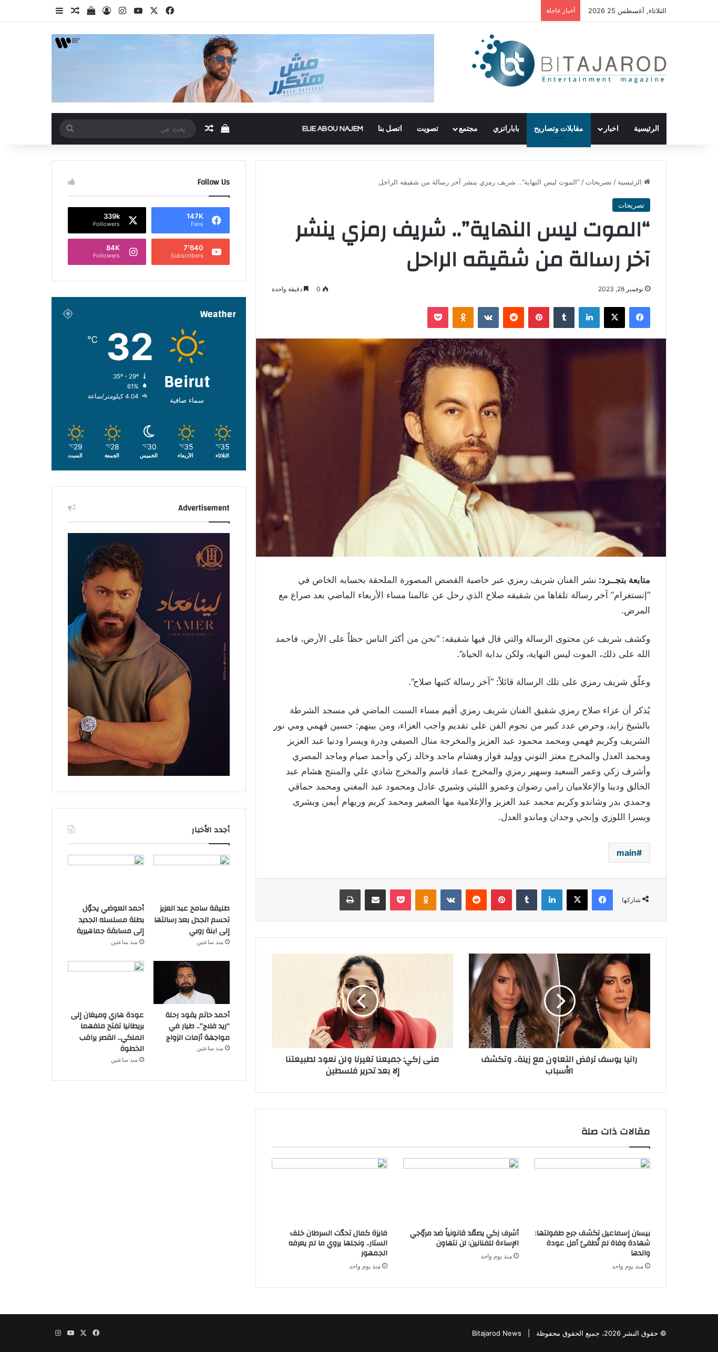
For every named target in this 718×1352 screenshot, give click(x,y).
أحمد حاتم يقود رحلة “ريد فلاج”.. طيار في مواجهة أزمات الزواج (198, 1026)
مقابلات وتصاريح (558, 128)
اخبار (611, 128)
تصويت (427, 128)
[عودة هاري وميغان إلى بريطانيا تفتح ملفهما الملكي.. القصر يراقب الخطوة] (106, 982)
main (627, 852)
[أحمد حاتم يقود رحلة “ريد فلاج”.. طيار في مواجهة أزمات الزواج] (191, 982)
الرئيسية (646, 128)
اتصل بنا (390, 128)
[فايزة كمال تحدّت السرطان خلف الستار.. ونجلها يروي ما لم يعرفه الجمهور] (329, 1190)
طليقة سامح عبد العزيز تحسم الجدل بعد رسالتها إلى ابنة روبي (192, 920)
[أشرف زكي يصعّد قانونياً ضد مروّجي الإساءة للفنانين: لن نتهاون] (461, 1190)
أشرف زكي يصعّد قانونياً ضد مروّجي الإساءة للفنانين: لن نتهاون (464, 1238)
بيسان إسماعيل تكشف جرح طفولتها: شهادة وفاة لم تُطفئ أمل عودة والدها (592, 1243)
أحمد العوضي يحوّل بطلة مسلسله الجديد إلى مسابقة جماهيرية (110, 920)
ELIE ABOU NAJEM (332, 128)
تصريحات (599, 182)
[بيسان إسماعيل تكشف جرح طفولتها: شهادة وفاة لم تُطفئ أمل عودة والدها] (592, 1190)
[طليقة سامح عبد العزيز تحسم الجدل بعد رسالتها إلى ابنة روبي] (191, 876)
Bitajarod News (496, 1333)
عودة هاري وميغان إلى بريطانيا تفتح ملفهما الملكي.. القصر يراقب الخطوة (107, 1032)
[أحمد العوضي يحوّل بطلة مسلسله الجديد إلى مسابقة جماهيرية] (106, 876)
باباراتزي (506, 128)
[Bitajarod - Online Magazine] (569, 62)
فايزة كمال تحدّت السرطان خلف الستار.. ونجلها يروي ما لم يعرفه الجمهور (338, 1243)
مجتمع (468, 128)
